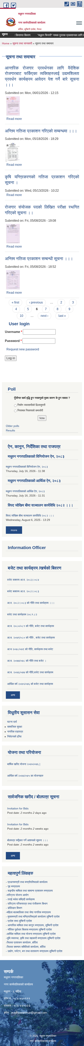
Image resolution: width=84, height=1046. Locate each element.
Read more (14, 118)
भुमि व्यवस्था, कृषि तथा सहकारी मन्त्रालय (27, 938)
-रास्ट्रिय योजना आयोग (17, 895)
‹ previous (36, 302)
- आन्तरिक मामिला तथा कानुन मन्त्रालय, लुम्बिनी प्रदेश (32, 925)
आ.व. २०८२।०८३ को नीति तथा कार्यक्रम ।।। (31, 602)
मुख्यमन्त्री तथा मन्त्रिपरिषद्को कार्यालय (27, 916)
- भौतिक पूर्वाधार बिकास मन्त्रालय (22, 929)
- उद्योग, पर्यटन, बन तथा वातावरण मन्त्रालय (27, 951)
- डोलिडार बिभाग (14, 907)
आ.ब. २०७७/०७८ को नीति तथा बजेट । (26, 660)
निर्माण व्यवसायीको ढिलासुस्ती (31, 404)
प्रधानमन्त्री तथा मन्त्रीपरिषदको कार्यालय (28, 882)
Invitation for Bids (18, 808)
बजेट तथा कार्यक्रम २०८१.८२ (22, 614)
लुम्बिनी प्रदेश (53, 916)
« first (15, 302)
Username (13, 331)
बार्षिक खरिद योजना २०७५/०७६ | (23, 764)
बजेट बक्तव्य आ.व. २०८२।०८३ (23, 591)
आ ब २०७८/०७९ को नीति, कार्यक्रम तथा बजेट (30, 649)
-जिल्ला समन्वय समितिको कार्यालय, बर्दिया (26, 946)
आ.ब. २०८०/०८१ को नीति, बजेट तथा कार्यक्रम (30, 626)
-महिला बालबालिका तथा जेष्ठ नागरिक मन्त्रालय (28, 912)
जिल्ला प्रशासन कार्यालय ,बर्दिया (22, 942)
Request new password (22, 349)
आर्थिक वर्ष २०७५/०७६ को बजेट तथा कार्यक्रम (30, 683)
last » (62, 315)
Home (5, 43)
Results (10, 430)
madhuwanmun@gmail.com (29, 1012)
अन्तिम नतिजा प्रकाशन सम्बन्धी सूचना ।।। (39, 258)
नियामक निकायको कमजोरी (30, 410)
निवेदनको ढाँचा (14, 736)
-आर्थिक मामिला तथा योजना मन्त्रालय (24, 933)
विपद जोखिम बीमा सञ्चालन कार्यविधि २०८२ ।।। (40, 505)
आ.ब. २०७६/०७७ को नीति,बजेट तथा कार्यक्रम (30, 672)
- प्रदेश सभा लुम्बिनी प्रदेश (19, 920)
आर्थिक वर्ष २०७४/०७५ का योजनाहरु (25, 775)
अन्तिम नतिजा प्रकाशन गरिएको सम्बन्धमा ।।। (41, 130)
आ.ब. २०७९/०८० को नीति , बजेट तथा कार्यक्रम (31, 637)
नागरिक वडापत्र (15, 731)
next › (44, 315)
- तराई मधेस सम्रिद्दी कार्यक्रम (20, 899)
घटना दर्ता (12, 721)
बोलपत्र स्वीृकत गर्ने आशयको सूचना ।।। (27, 840)
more (14, 530)
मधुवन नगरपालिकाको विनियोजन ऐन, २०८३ (36, 456)
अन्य (13, 695)
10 (21, 315)
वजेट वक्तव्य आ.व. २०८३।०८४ (23, 579)
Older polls (12, 425)
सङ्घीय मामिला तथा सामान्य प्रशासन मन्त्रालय (30, 890)
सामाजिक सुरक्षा (14, 726)
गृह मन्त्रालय (14, 886)
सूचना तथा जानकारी (22, 43)
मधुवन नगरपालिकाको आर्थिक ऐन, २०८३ (34, 481)
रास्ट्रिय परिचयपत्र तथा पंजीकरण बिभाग (28, 903)
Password (13, 341)
